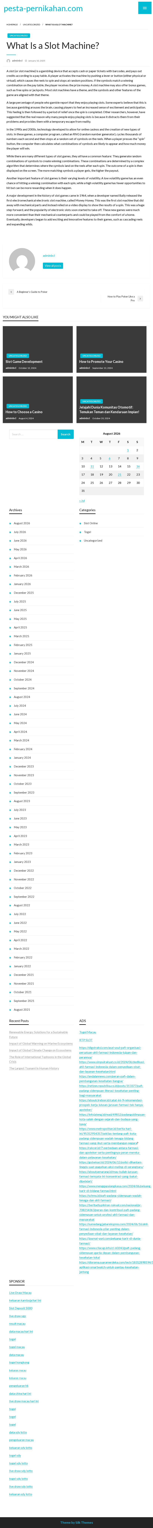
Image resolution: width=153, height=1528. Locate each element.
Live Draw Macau (20, 1292)
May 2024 (20, 723)
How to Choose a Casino (24, 412)
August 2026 (22, 523)
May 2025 (20, 618)
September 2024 (24, 688)
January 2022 (22, 966)
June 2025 (20, 610)
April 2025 (20, 627)
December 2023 (24, 766)
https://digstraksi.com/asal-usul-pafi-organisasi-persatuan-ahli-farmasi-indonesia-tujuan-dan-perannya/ (110, 1052)
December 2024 (24, 662)
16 (138, 466)
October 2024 (23, 679)
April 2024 (20, 731)
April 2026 (20, 558)
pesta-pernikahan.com (43, 8)
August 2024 (22, 696)
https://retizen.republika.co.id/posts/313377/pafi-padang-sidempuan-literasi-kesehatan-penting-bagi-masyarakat (111, 1090)
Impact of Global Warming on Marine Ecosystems (41, 1043)
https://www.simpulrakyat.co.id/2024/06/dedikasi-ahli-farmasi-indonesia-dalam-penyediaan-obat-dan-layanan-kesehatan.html (112, 1066)
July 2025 (20, 601)
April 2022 (20, 940)
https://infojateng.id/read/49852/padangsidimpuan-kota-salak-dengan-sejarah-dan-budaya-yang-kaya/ (112, 1119)
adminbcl (17, 60)
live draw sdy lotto (21, 1486)
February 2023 (23, 853)
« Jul (82, 500)
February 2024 (23, 749)
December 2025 (24, 592)
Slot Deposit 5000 (20, 1308)
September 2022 (24, 896)
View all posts (53, 265)
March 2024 (21, 740)
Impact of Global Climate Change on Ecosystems (40, 1050)
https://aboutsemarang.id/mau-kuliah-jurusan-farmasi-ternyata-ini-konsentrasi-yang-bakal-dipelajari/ (108, 1176)
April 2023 (20, 836)
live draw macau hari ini (24, 1401)
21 (119, 474)
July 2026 (20, 532)
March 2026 (21, 566)
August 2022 (22, 905)
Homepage (12, 24)
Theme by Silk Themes (76, 1522)
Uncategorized (31, 24)
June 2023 (20, 818)
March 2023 (21, 844)
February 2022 (23, 957)
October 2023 (23, 783)
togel (12, 1416)
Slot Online (91, 523)
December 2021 (24, 974)
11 (92, 466)
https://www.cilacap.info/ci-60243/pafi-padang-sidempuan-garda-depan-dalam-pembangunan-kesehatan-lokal (110, 1252)
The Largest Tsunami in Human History (34, 1068)
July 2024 (20, 705)
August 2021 (22, 1009)
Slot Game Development (24, 361)
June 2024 (20, 714)
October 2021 (23, 992)
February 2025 (23, 644)
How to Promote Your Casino (101, 361)
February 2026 (23, 575)
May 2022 (20, 931)
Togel (87, 532)
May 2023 (20, 827)
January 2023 (22, 861)
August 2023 (22, 801)
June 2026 (20, 540)
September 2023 (24, 792)
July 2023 (20, 809)
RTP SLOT (86, 1040)
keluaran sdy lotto (20, 1494)
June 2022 (20, 922)
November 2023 (24, 775)
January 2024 (22, 757)
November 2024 (24, 670)
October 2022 (23, 888)
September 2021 (24, 1000)
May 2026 (20, 549)
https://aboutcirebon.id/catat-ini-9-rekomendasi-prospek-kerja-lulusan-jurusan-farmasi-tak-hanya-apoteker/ (111, 1104)
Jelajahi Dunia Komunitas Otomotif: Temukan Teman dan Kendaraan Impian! (109, 409)
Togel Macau (87, 1032)
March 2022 (21, 948)
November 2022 (24, 879)
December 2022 (24, 870)
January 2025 (22, 653)
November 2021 (24, 983)
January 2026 (22, 584)
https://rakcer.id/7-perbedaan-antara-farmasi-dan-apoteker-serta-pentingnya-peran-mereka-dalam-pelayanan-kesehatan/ (109, 1152)
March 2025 (21, 636)
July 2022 (20, 914)
